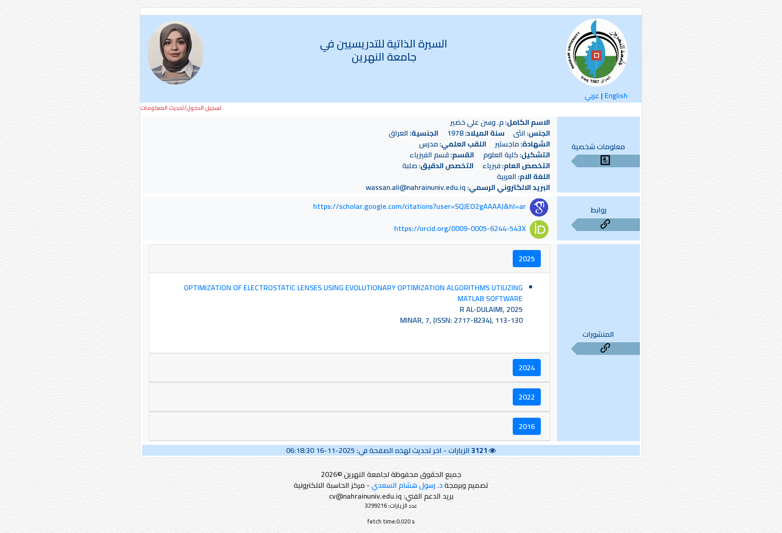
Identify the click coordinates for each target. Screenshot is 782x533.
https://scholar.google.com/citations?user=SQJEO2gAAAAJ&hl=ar (419, 206)
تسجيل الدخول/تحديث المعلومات (181, 107)
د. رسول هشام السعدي (407, 485)
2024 (527, 367)
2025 (527, 258)
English (616, 95)
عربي (592, 95)
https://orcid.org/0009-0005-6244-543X (460, 228)
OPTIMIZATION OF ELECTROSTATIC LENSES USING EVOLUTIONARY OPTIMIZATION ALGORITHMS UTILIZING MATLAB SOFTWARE (353, 293)
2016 (527, 426)
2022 (527, 397)
